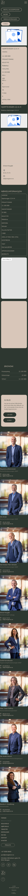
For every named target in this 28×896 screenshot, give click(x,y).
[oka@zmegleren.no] (0, 572)
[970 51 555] (0, 474)
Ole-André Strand (6, 756)
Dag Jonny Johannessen (8, 469)
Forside (3, 818)
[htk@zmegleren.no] (0, 715)
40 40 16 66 (6, 522)
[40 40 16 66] (0, 522)
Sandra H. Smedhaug (7, 804)
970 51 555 (6, 474)
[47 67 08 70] (0, 570)
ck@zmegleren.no (8, 667)
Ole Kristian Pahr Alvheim (8, 565)
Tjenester (4, 829)
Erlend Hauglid (5, 612)
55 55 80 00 (6, 809)
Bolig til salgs (6, 821)
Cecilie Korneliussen (6, 660)
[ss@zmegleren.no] (0, 811)
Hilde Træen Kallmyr (6, 708)
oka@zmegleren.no (8, 571)
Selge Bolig (5, 823)
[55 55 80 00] (0, 809)
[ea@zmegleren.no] (0, 524)
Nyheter (4, 840)
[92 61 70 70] (0, 618)
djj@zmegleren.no (8, 476)
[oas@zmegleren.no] (0, 763)
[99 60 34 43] (0, 713)
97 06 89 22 (6, 666)
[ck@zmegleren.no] (0, 667)
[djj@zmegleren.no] (0, 476)
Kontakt (4, 838)
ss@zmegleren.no (8, 811)
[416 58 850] (0, 761)
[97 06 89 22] (0, 665)
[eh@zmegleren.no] (0, 619)
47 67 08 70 (6, 570)
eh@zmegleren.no (8, 619)
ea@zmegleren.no (8, 523)
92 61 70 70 (6, 618)
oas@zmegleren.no (8, 763)
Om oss (3, 835)
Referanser (5, 832)
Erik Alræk (3, 517)
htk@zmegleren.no (8, 715)
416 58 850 (6, 762)
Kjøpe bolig (5, 826)
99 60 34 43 (6, 714)
